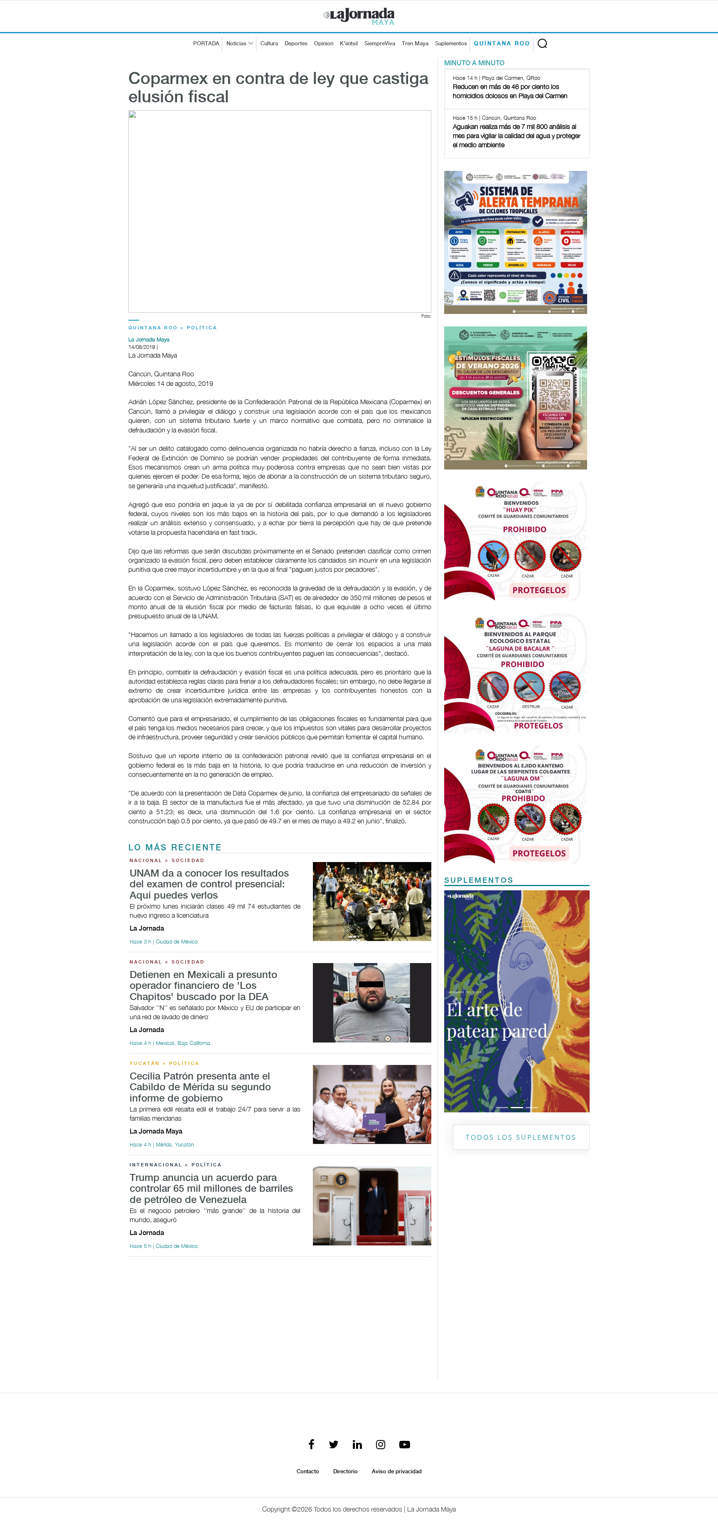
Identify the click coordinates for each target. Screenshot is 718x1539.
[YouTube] (404, 1445)
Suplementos (451, 44)
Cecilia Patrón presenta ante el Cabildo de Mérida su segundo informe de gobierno (200, 1088)
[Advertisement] (279, 1321)
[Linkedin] (357, 1445)
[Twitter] (333, 1445)
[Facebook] (311, 1445)
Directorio (345, 1472)
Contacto (308, 1472)
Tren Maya (415, 44)
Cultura (269, 44)
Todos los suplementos (521, 1137)
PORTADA (206, 44)
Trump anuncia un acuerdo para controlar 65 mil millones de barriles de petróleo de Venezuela (211, 1189)
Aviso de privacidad (397, 1472)
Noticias (236, 44)
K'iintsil (349, 44)
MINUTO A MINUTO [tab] (474, 63)
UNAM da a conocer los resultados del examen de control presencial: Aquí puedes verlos (209, 885)
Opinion (323, 44)
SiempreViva (379, 44)
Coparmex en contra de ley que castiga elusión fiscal (278, 88)
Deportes (296, 44)
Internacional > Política (176, 1165)
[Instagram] (380, 1445)
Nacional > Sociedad (167, 860)
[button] (455, 1001)
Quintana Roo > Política (172, 328)
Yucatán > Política (164, 1063)
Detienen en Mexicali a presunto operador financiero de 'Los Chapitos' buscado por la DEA (203, 986)
